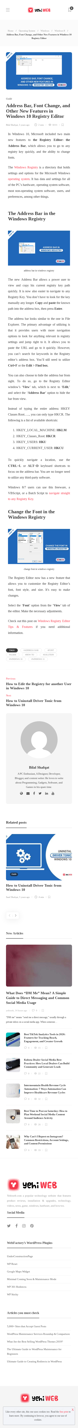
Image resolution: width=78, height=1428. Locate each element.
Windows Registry (26, 167)
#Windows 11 (38, 659)
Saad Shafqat (12, 897)
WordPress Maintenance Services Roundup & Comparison (38, 1333)
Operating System (27, 31)
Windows (45, 31)
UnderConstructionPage (20, 1256)
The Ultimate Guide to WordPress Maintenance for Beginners (34, 1351)
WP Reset (12, 1263)
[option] (39, 867)
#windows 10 (15, 659)
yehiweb (10, 1010)
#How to (29, 655)
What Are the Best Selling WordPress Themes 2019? (35, 1341)
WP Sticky (12, 1294)
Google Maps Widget (18, 1271)
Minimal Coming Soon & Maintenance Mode (31, 1279)
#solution (48, 655)
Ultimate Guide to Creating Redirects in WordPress (34, 1361)
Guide (9, 98)
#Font (51, 650)
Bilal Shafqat (12, 125)
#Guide (12, 655)
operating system (19, 179)
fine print (64, 1411)
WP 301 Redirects (16, 1286)
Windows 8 (60, 31)
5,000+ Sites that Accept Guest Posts (26, 1326)
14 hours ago (21, 1010)
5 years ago (24, 125)
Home (10, 31)
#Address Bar (31, 650)
